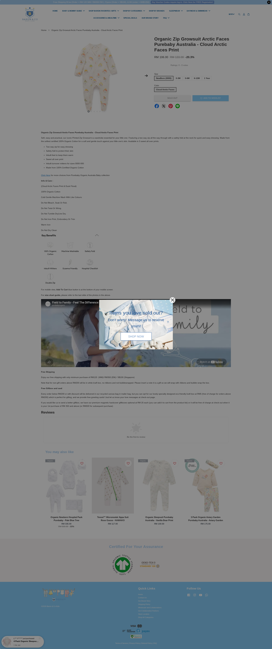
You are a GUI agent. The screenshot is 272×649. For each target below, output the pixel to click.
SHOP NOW (136, 336)
